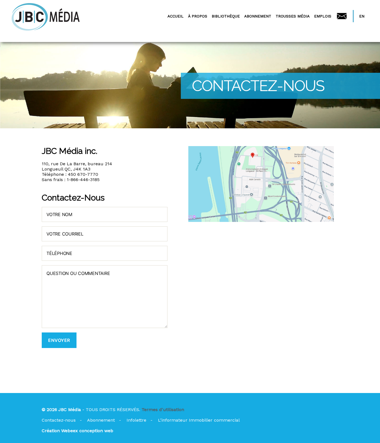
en (361, 16)
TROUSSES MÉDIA (293, 16)
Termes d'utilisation (163, 409)
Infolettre (136, 420)
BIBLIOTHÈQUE (226, 16)
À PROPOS (197, 16)
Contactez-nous (59, 420)
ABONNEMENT (257, 16)
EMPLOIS (322, 16)
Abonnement (101, 420)
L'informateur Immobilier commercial (199, 420)
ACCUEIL (175, 16)
